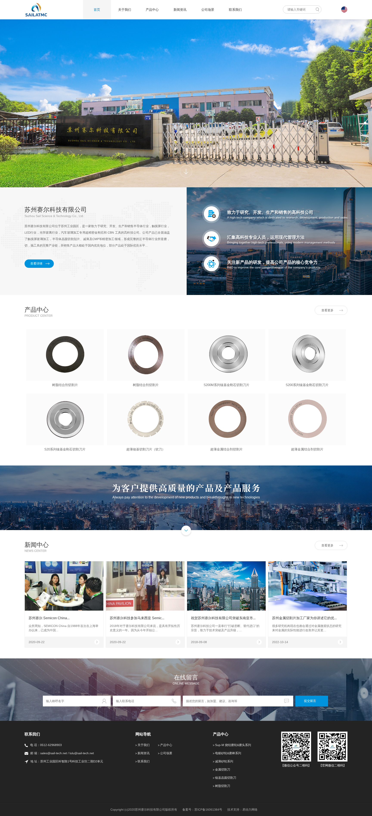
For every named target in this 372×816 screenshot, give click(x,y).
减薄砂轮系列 (224, 761)
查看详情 (36, 263)
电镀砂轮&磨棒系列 (228, 753)
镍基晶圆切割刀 (225, 777)
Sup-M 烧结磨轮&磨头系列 (233, 745)
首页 (97, 9)
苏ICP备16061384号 (208, 809)
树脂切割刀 (222, 786)
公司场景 (207, 9)
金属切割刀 (222, 769)
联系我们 (235, 9)
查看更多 (327, 310)
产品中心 (152, 9)
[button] (365, 116)
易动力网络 (249, 809)
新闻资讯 (180, 9)
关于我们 (124, 9)
